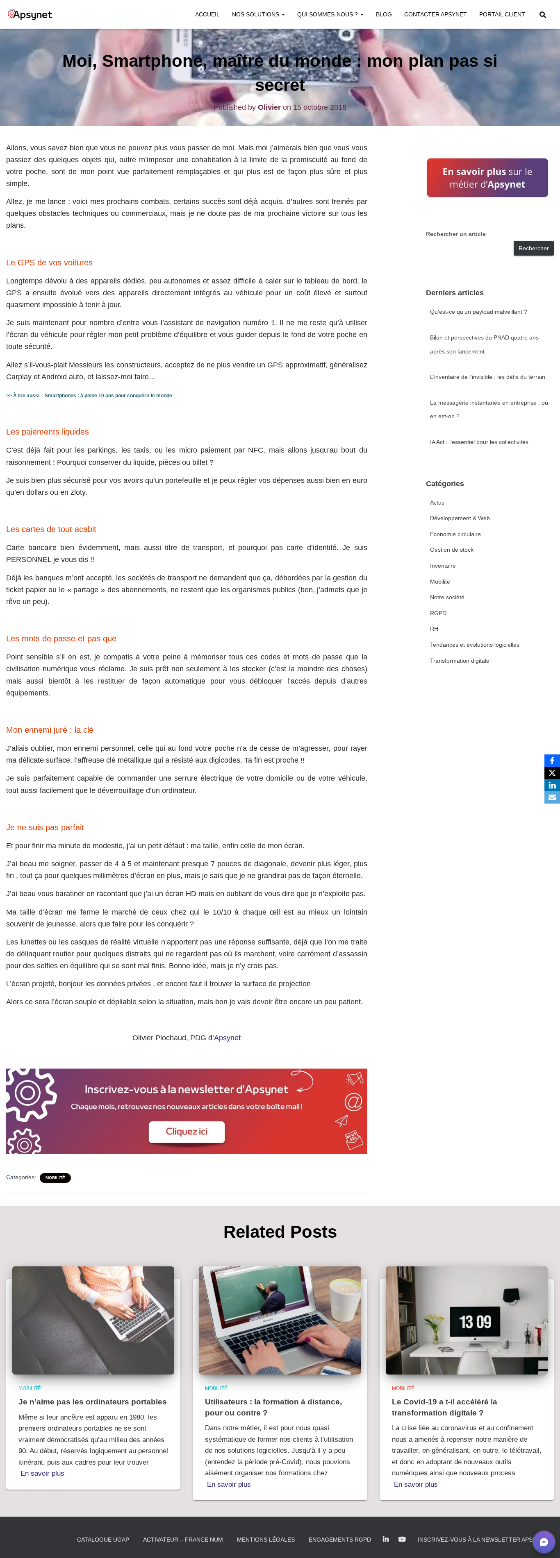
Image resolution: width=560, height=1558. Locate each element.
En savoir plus (42, 1473)
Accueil (207, 14)
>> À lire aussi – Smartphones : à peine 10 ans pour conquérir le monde (89, 396)
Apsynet (227, 1038)
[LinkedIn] (552, 785)
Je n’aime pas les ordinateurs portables (92, 1401)
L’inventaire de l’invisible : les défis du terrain (487, 377)
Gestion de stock (451, 549)
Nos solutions (256, 14)
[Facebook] (552, 760)
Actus (437, 502)
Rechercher (534, 248)
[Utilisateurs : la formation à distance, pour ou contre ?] (280, 1320)
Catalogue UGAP (103, 1539)
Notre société (447, 597)
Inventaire (443, 565)
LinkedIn (386, 1539)
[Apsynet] (30, 14)
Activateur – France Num (183, 1539)
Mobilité (55, 1177)
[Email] (552, 797)
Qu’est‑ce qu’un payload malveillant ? (478, 311)
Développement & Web (460, 518)
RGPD (438, 613)
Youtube (402, 1539)
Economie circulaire (455, 534)
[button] (283, 14)
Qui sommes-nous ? (328, 14)
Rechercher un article (456, 234)
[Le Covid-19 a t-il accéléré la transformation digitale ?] (467, 1320)
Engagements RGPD (340, 1539)
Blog (384, 14)
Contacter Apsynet (435, 14)
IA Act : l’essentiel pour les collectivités (479, 442)
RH (434, 628)
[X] (552, 773)
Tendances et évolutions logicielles (474, 644)
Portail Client (502, 14)
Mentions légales (266, 1539)
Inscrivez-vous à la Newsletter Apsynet (483, 1539)
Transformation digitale (459, 660)
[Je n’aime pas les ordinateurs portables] (93, 1320)
